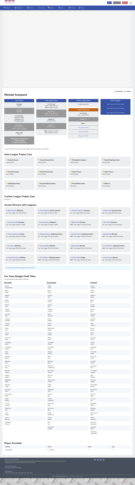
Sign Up (125, 2)
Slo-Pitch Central (29, 473)
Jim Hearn (11, 246)
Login (110, 2)
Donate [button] (82, 8)
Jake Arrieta (108, 258)
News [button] (61, 8)
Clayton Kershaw (13, 258)
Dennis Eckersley (13, 234)
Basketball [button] (19, 8)
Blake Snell (108, 210)
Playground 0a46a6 (83, 127)
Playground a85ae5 (83, 132)
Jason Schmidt (12, 222)
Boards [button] (51, 8)
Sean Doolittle (44, 246)
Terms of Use (72, 476)
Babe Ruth (75, 222)
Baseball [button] (7, 8)
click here (22, 268)
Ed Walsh (107, 222)
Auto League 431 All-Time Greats (115, 104)
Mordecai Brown (45, 234)
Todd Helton (76, 258)
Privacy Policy (79, 476)
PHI (6, 450)
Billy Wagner (12, 210)
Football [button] (31, 8)
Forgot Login (117, 2)
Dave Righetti (44, 210)
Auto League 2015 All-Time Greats (115, 108)
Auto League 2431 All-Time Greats (115, 112)
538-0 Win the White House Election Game (14, 473)
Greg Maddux (44, 222)
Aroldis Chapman (78, 210)
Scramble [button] (42, 8)
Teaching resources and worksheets (13, 467)
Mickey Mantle (77, 234)
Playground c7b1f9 (83, 136)
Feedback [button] (73, 8)
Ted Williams (108, 246)
